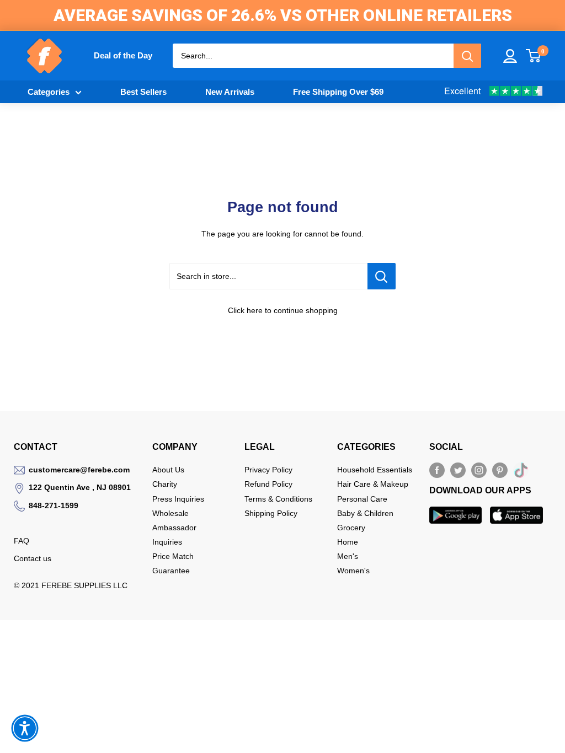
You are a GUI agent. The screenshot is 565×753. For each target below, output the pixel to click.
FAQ (21, 540)
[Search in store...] (381, 276)
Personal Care (362, 498)
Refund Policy (268, 484)
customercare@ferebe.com (79, 469)
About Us (168, 469)
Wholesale (170, 513)
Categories (49, 92)
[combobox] (313, 56)
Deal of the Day (123, 55)
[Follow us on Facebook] (437, 470)
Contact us (32, 558)
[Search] (467, 56)
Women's (353, 570)
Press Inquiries (178, 498)
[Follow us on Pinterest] (500, 470)
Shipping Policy (270, 513)
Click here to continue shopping (283, 310)
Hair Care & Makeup (372, 484)
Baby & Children (365, 513)
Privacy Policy (268, 469)
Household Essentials (374, 469)
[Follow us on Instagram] (479, 470)
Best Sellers (143, 92)
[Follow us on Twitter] (458, 470)
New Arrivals (229, 92)
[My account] (510, 56)
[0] (534, 55)
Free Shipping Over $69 (338, 92)
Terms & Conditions (278, 498)
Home (347, 541)
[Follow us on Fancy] (521, 472)
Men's (347, 556)
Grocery (351, 527)
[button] (25, 728)
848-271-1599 (53, 505)
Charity (164, 484)
